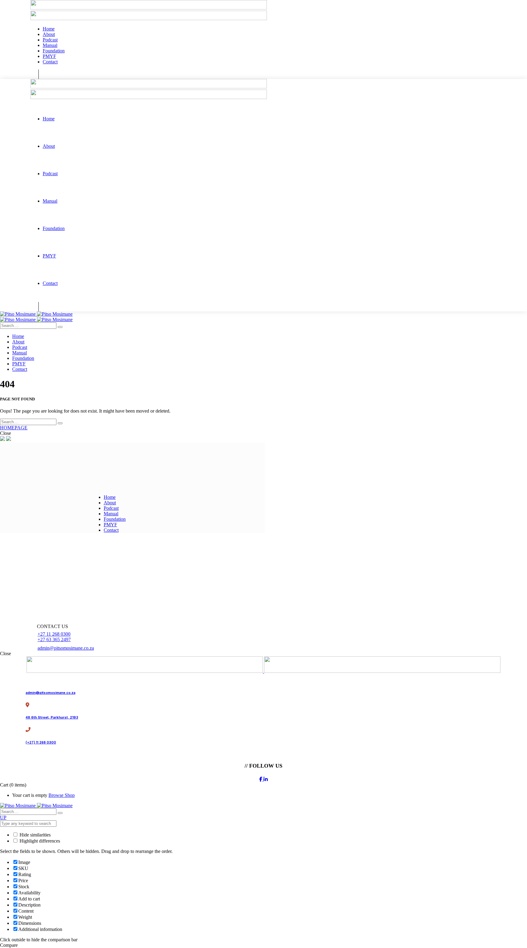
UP (3, 817)
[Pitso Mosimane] (36, 314)
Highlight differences (39, 840)
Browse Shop (61, 795)
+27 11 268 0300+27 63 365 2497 (54, 636)
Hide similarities (34, 834)
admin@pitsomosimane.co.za (66, 648)
